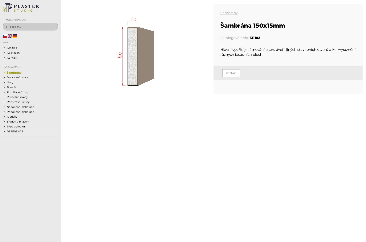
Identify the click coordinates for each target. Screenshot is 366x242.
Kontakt (231, 73)
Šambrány (229, 13)
